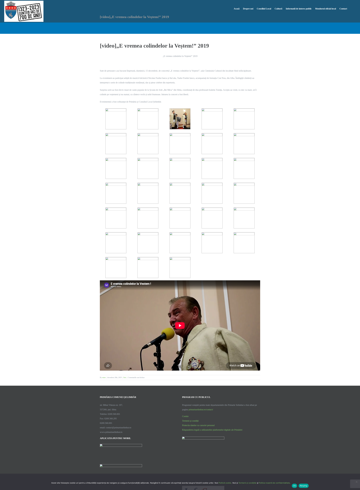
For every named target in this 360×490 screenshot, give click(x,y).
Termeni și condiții (190, 421)
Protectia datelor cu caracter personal (198, 425)
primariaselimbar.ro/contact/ (201, 409)
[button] (351, 8)
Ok (294, 486)
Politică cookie (225, 483)
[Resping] (356, 481)
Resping (303, 486)
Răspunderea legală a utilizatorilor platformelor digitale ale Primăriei (212, 430)
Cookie (185, 416)
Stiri (124, 377)
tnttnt (104, 377)
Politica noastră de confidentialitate (274, 483)
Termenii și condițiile (247, 483)
